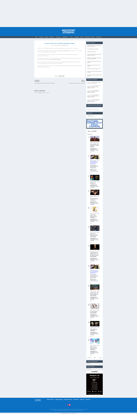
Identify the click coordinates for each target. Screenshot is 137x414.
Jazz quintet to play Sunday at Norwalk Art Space (94, 75)
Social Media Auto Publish (64, 413)
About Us (82, 399)
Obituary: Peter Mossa (91, 51)
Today (94, 357)
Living (71, 37)
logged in (40, 92)
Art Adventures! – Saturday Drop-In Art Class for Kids (94, 166)
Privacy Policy (50, 399)
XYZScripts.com (74, 413)
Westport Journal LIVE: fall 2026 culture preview (94, 72)
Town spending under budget (92, 48)
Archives (88, 399)
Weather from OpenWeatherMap (95, 394)
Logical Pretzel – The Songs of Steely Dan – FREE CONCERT (94, 294)
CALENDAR (46, 37)
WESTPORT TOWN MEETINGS (94, 105)
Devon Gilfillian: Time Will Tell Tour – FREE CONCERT (94, 145)
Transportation (63, 45)
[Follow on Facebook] (67, 405)
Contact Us (76, 399)
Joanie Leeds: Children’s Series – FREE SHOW (94, 216)
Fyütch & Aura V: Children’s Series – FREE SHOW (94, 348)
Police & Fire (87, 37)
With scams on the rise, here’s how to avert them (94, 83)
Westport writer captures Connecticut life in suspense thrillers (94, 58)
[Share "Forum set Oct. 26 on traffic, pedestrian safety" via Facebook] (59, 76)
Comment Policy (68, 399)
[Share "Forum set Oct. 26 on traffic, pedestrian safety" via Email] (63, 76)
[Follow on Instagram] (69, 405)
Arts (36, 37)
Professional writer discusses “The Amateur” (93, 66)
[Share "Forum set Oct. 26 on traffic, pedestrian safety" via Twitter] (61, 76)
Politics (92, 37)
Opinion (81, 37)
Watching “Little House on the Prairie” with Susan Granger (94, 46)
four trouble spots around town (55, 59)
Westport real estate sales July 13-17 (94, 68)
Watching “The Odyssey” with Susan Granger (94, 62)
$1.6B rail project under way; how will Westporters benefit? (94, 55)
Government (65, 37)
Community (51, 37)
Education (58, 37)
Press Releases (59, 399)
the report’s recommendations (63, 50)
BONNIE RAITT (93, 183)
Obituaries (77, 37)
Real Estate (98, 37)
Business (41, 37)
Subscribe (38, 400)
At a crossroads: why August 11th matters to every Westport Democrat (93, 86)
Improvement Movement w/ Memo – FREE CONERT (94, 235)
